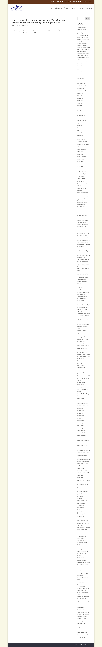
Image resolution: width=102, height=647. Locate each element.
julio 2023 (79, 95)
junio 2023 (80, 98)
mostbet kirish (81, 433)
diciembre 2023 (81, 83)
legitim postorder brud (83, 387)
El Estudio (58, 8)
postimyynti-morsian (82, 491)
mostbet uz (80, 443)
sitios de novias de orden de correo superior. (82, 569)
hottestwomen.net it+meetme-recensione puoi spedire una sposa (83, 354)
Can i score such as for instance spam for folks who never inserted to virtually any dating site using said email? (38, 21)
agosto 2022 (80, 123)
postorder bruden (82, 500)
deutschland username (83, 240)
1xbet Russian (81, 176)
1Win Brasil (80, 151)
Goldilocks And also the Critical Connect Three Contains (82, 63)
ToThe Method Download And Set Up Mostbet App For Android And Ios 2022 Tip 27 (83, 590)
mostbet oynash (81, 435)
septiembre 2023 (81, 90)
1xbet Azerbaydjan (82, 156)
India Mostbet (81, 367)
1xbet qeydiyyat (81, 174)
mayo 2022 (80, 130)
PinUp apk (80, 475)
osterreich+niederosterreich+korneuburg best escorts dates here (83, 461)
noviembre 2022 (81, 115)
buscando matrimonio (83, 215)
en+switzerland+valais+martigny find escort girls (83, 326)
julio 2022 (79, 125)
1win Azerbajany (81, 149)
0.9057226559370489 (83, 144)
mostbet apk (80, 398)
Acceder (79, 630)
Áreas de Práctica (69, 8)
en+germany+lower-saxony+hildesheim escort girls (82, 309)
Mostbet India (81, 430)
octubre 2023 (81, 88)
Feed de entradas (82, 632)
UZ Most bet (80, 607)
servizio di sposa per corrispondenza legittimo (82, 553)
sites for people (81, 560)
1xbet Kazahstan (81, 171)
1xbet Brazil (80, 159)
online (79, 447)
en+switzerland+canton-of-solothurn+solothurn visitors (83, 320)
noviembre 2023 (81, 85)
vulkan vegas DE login (83, 612)
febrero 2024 (80, 78)
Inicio (51, 8)
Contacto (89, 8)
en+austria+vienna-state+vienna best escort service (82, 298)
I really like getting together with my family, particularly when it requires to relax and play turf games (83, 47)
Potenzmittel (80, 516)
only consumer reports (83, 450)
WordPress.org (81, 637)
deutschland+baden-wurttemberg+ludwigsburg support (83, 244)
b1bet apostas (81, 181)
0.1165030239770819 (82, 141)
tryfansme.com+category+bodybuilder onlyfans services (83, 602)
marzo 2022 (80, 135)
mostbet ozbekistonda (83, 438)
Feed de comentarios (83, 635)
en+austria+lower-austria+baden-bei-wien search (83, 287)
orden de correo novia (83, 452)
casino (79, 217)
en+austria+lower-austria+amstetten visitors (82, 281)
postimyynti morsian (82, 484)
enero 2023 (80, 110)
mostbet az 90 (81, 400)
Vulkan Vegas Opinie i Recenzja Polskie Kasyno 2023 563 (83, 616)
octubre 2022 (81, 118)
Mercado (85, 644)
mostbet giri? (80, 408)
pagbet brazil (80, 466)
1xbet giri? (80, 161)
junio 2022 (80, 128)
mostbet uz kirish (82, 445)
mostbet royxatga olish (83, 440)
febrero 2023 (80, 108)
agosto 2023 (80, 93)
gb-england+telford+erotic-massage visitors (83, 335)
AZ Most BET (81, 179)
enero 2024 (80, 81)
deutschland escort (82, 237)
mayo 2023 (80, 100)
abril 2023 (79, 103)
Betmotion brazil (81, 188)
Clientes (81, 8)
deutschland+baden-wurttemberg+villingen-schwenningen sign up (83, 251)
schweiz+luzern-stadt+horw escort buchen (82, 542)
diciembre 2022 (81, 113)
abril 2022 (79, 132)
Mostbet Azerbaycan (83, 405)
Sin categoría (80, 557)
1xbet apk (80, 154)
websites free (25, 25)
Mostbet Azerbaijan (82, 403)
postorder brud (81, 494)
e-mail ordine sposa (82, 277)
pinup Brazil (80, 477)
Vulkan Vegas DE (81, 609)
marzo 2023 (80, 105)
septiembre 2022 (81, 120)
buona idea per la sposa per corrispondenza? (82, 211)
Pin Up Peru (80, 468)
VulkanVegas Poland (82, 621)
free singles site (81, 330)
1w (78, 146)
